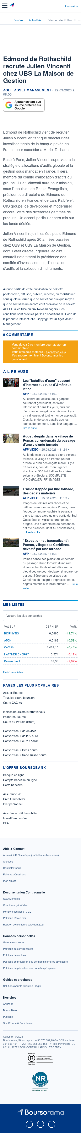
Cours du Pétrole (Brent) (19, 722)
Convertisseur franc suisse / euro (25, 755)
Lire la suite (30, 428)
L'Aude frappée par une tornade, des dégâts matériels (48, 491)
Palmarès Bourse (14, 717)
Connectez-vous (56, 352)
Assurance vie (12, 794)
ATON (7, 640)
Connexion (71, 6)
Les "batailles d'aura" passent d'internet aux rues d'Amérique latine (47, 384)
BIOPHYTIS (11, 633)
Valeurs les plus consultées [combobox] (24, 615)
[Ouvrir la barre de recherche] (54, 5)
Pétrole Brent (12, 661)
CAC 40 (9, 647)
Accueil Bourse (13, 693)
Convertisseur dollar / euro (20, 736)
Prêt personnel (12, 804)
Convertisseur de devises (19, 731)
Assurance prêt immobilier (20, 813)
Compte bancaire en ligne (20, 780)
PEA (6, 823)
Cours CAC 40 (12, 702)
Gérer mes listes (13, 672)
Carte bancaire (13, 785)
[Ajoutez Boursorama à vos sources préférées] (24, 105)
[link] (31, 855)
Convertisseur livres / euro (20, 750)
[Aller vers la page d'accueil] (12, 5)
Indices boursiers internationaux (24, 712)
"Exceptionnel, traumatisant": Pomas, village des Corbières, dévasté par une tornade (46, 544)
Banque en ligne (14, 775)
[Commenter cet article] (13, 121)
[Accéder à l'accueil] (5, 20)
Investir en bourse (15, 818)
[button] (5, 5)
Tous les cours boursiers (19, 698)
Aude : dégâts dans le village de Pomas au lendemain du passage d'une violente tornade (49, 440)
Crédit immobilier (14, 799)
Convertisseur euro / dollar (20, 741)
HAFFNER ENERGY (16, 654)
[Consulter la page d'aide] (60, 5)
